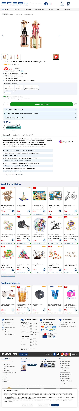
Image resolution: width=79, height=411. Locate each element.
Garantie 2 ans (64, 324)
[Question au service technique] (10, 121)
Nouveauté (27, 9)
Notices (5, 379)
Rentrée (50, 9)
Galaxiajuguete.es (65, 370)
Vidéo (58, 9)
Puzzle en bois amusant (6, 243)
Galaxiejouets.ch (65, 363)
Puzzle (49, 214)
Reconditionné (39, 9)
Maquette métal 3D (68, 214)
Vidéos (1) (16, 135)
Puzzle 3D (19, 214)
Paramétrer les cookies (43, 405)
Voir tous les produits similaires (8, 276)
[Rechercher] (46, 3)
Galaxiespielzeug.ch (65, 365)
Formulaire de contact (9, 327)
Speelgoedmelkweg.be (66, 380)
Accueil (12, 14)
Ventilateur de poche (53, 313)
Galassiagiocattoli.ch (65, 367)
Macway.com (64, 383)
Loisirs (17, 14)
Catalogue (67, 9)
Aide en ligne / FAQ (8, 322)
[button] (12, 99)
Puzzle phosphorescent (38, 214)
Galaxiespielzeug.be (65, 378)
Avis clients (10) (28, 135)
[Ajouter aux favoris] (75, 104)
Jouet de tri (3, 272)
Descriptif (6, 135)
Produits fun (29, 14)
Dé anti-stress (36, 313)
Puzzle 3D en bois (5, 214)
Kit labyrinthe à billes (68, 243)
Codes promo (6, 377)
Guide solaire (6, 381)
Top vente (17, 9)
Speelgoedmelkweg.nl (66, 374)
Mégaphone (4, 313)
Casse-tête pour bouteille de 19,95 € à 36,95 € (13, 174)
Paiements (46, 322)
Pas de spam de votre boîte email (68, 326)
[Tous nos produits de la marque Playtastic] (66, 141)
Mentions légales (7, 370)
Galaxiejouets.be (65, 376)
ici (12, 401)
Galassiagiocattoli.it (65, 372)
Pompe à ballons (68, 313)
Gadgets (22, 14)
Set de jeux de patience (22, 272)
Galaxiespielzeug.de (65, 361)
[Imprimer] (7, 121)
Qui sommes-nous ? (8, 362)
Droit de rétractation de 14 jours (68, 322)
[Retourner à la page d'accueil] (15, 4)
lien (17, 395)
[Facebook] (4, 121)
